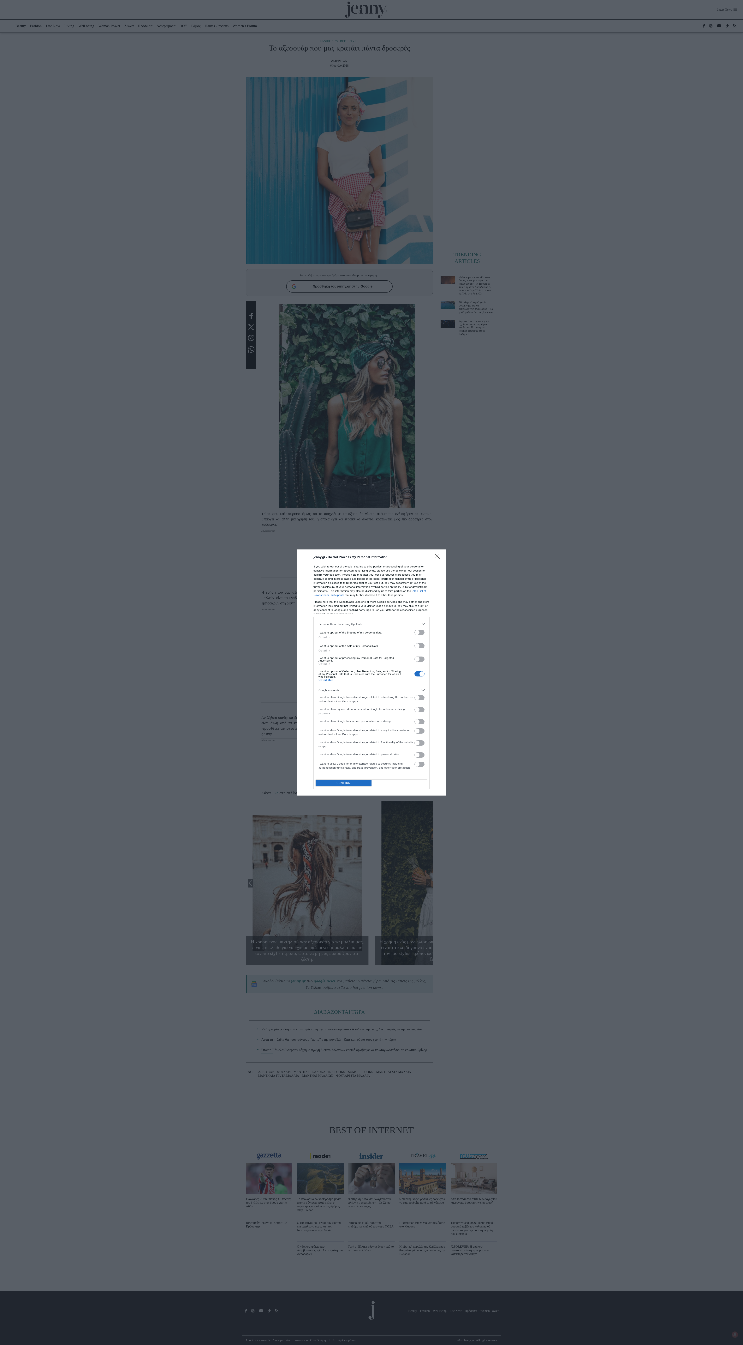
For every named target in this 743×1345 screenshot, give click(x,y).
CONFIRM (343, 783)
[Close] (438, 557)
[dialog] (371, 672)
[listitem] (371, 624)
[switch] (419, 632)
